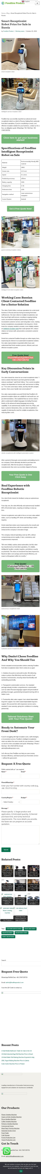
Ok (21, 1171)
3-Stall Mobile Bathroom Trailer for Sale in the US (16, 1051)
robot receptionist (8, 936)
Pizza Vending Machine (8, 1119)
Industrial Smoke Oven (8, 1130)
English (27, 1)
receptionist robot (21, 932)
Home (3, 13)
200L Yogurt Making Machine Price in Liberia (15, 1060)
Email (23, 772)
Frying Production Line (8, 1137)
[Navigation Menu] (37, 3)
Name (3, 772)
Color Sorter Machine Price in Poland (12, 1064)
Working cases (19, 31)
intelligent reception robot (11, 328)
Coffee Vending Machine (9, 1121)
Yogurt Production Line (8, 1140)
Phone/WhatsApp (7, 782)
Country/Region (7, 797)
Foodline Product (8, 31)
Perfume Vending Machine (9, 1124)
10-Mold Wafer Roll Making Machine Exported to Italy (17, 1057)
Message (4, 808)
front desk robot (30, 928)
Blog (8, 13)
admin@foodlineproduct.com (15, 982)
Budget (24, 797)
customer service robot (14, 928)
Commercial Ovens (7, 1126)
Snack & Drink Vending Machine (11, 1117)
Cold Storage (5, 1135)
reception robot (7, 932)
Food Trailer (5, 1133)
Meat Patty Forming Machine (10, 1128)
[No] (39, 1168)
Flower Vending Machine (9, 1114)
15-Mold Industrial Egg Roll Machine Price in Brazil (17, 1054)
